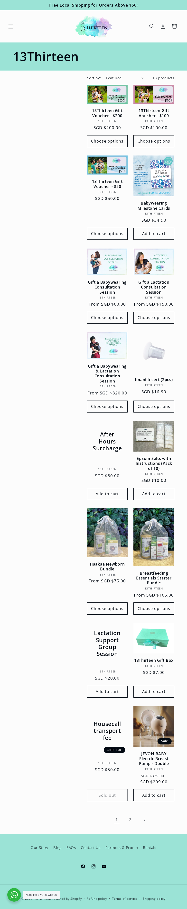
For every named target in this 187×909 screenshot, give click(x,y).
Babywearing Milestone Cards (154, 206)
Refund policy (97, 898)
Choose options (107, 141)
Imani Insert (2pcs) (154, 379)
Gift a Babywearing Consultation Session (107, 287)
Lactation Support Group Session (107, 643)
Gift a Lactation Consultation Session (153, 287)
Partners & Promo (121, 847)
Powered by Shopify (67, 898)
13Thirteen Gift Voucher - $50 (107, 184)
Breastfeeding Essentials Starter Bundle (154, 578)
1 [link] (116, 819)
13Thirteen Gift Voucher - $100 (154, 113)
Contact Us (90, 847)
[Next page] (144, 819)
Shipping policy (154, 898)
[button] (10, 26)
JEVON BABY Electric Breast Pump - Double (154, 758)
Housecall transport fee (107, 731)
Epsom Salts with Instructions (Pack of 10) (154, 463)
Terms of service (125, 898)
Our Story (39, 847)
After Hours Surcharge (107, 441)
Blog (57, 847)
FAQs (71, 847)
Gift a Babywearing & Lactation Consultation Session (107, 373)
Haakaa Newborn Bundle (107, 567)
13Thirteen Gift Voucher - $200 (107, 113)
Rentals (149, 847)
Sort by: (94, 77)
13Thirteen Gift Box (154, 660)
